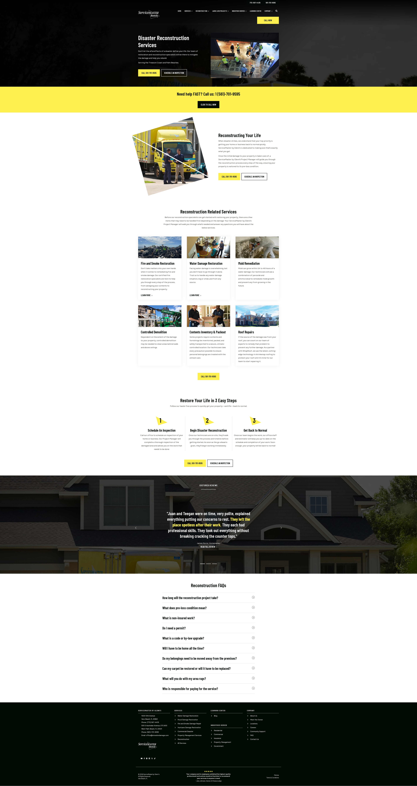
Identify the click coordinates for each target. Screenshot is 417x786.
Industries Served (238, 11)
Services (188, 11)
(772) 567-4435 (153, 722)
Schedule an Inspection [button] (174, 73)
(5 (147, 732)
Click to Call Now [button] (208, 104)
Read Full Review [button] (208, 547)
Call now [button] (268, 20)
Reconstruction (201, 11)
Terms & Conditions (272, 778)
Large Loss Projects (219, 11)
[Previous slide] (136, 527)
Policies (276, 775)
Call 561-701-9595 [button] (148, 73)
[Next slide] (281, 527)
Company (268, 11)
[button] (276, 11)
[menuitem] (255, 2)
